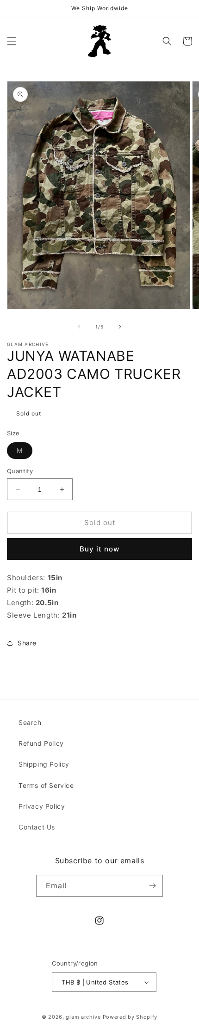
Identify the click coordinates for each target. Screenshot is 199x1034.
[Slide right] (120, 326)
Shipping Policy (44, 764)
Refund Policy (41, 743)
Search (30, 722)
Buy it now (99, 549)
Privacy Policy (42, 806)
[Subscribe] (152, 886)
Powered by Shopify (130, 1017)
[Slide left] (79, 326)
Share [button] (27, 643)
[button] (11, 41)
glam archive (83, 1017)
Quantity (20, 471)
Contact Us (37, 827)
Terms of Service (46, 785)
